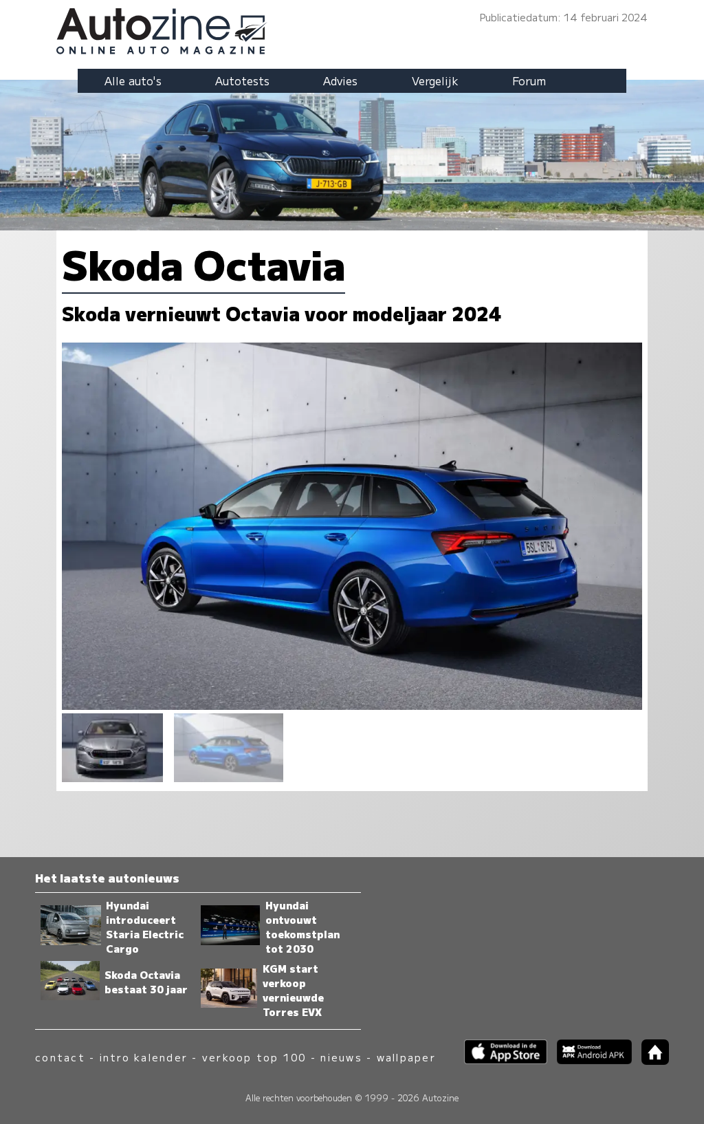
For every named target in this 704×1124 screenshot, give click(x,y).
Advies (340, 80)
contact (60, 1057)
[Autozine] (352, 29)
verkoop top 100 (254, 1057)
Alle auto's (133, 80)
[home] (650, 1060)
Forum (529, 80)
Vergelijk (435, 80)
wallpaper (406, 1057)
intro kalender (144, 1057)
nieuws (341, 1057)
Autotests (242, 80)
